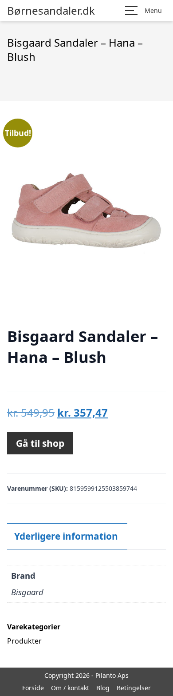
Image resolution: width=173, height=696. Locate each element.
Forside (33, 688)
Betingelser (134, 688)
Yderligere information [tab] (66, 536)
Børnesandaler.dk (51, 11)
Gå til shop (40, 443)
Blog (103, 688)
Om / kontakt (70, 688)
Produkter (24, 641)
